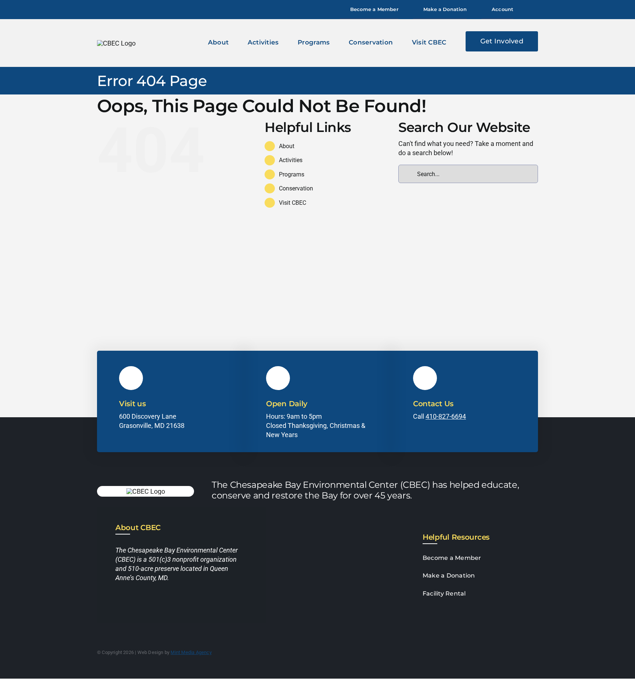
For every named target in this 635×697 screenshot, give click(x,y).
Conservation (296, 188)
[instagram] (131, 600)
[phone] (158, 600)
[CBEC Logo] (116, 43)
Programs (291, 174)
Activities (290, 160)
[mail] (145, 600)
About (286, 146)
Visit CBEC (292, 202)
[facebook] (118, 600)
